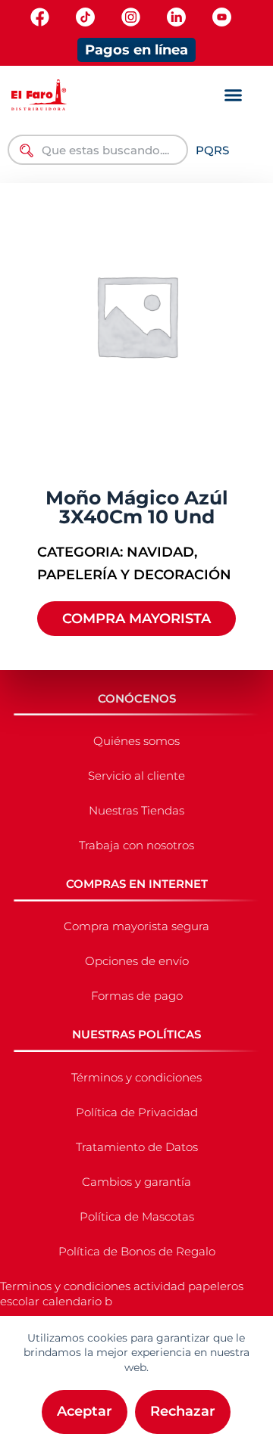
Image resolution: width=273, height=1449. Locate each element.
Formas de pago (137, 995)
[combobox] (98, 150)
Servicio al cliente (136, 775)
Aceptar (84, 1411)
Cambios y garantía (136, 1181)
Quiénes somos (136, 741)
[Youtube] (222, 17)
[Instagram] (131, 17)
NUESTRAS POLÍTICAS (136, 1034)
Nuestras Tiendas (136, 810)
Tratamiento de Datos (137, 1147)
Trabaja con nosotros (136, 845)
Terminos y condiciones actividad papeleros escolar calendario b (121, 1293)
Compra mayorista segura (136, 926)
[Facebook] (40, 17)
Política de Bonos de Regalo (136, 1251)
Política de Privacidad (137, 1112)
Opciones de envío (137, 961)
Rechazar (182, 1411)
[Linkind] (176, 17)
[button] (233, 95)
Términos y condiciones (136, 1077)
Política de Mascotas (137, 1216)
